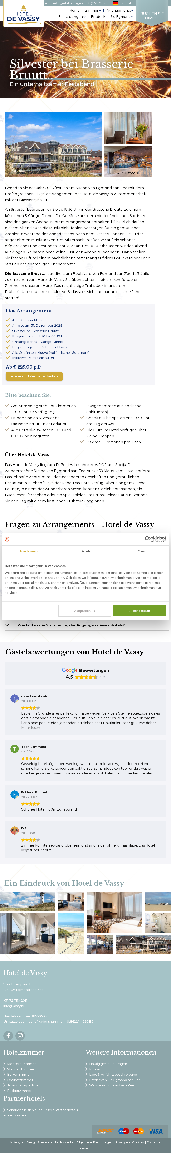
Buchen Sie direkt (152, 16)
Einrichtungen (70, 17)
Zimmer (91, 10)
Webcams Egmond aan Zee (111, 1085)
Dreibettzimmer (20, 1080)
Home (74, 10)
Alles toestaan (139, 610)
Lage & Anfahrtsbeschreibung (113, 1074)
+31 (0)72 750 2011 (97, 3)
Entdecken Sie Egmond (111, 17)
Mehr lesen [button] (30, 728)
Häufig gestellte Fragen (66, 3)
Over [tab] (141, 551)
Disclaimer (154, 1142)
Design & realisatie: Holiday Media (50, 1142)
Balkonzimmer (19, 1074)
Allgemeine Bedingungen (95, 1142)
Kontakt (127, 3)
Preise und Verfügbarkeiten (34, 376)
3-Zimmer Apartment (24, 1085)
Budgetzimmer (19, 1091)
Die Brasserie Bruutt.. (25, 273)
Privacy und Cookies (130, 1142)
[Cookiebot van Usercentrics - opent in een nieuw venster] (148, 539)
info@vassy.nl (13, 1006)
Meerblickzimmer (21, 1064)
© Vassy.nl (16, 1142)
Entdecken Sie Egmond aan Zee (115, 1080)
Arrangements (119, 10)
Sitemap (85, 1148)
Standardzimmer (20, 1069)
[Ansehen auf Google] (14, 698)
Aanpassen (82, 610)
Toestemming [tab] (29, 551)
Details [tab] (85, 551)
